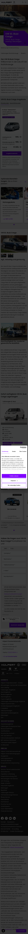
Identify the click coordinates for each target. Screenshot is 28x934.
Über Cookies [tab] (22, 451)
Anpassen (13, 480)
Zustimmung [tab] (5, 451)
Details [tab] (14, 451)
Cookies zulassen (14, 476)
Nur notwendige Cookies (14, 485)
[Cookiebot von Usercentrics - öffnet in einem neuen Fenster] (20, 447)
